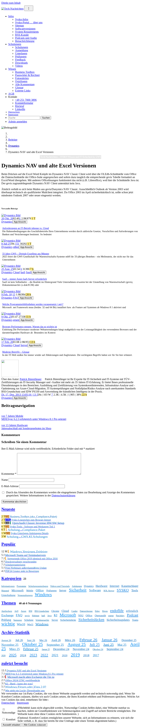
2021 (55, 655)
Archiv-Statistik (15, 632)
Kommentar (8, 473)
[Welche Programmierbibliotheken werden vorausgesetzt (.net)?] (10, 291)
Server (24, 345)
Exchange (7, 615)
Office (40, 590)
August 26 (6, 640)
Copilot (74, 611)
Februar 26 (88, 640)
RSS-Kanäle (22, 34)
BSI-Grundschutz (42, 611)
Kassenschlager (129, 585)
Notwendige (8, 712)
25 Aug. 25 (7, 269)
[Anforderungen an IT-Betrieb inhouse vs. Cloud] (10, 215)
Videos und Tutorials (60, 586)
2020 (64, 655)
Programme (21, 586)
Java (49, 615)
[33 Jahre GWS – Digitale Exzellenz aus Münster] (10, 240)
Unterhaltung (8, 595)
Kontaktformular (24, 103)
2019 (75, 654)
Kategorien (11, 578)
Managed (5, 590)
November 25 (9, 644)
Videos (19, 65)
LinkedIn (20, 109)
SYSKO (123, 590)
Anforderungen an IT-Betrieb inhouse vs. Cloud (25, 228)
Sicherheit (77, 590)
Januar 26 (109, 640)
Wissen (12, 68)
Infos (11, 16)
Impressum (13, 114)
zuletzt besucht (14, 663)
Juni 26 (31, 640)
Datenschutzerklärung (63, 495)
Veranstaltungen (25, 595)
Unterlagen (21, 53)
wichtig (8, 623)
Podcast (132, 615)
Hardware (101, 586)
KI (55, 615)
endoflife (117, 610)
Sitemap (19, 25)
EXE (7, 523)
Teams (135, 620)
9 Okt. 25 (6, 316)
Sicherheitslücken (91, 620)
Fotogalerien (22, 78)
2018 (86, 655)
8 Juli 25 (6, 243)
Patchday (120, 615)
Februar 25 (30, 649)
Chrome (55, 611)
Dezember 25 (129, 640)
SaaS (28, 272)
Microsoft (18, 590)
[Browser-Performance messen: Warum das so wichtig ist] (10, 313)
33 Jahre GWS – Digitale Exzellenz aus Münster (25, 253)
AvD (16, 611)
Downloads (21, 62)
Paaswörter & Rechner (27, 75)
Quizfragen (21, 81)
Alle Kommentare (25, 84)
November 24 (81, 649)
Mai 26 (43, 640)
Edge (97, 611)
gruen (16, 319)
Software (95, 590)
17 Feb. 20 (7, 342)
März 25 (14, 649)
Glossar (19, 87)
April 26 (56, 640)
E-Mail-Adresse (10, 486)
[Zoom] (10, 376)
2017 (96, 655)
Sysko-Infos (21, 19)
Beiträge (12, 139)
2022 (44, 655)
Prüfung (6, 619)
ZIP (7, 516)
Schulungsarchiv (42, 620)
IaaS (22, 272)
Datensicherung (86, 611)
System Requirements (27, 31)
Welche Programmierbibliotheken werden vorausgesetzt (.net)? (32, 304)
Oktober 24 (98, 649)
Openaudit (100, 615)
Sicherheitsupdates (118, 619)
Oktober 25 (32, 644)
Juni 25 (108, 644)
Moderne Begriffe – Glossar (15, 352)
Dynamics (13, 145)
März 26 (70, 640)
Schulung (28, 620)
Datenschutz (14, 112)
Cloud (16, 272)
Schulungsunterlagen (38, 586)
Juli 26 (19, 640)
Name (4, 479)
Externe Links (22, 90)
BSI (30, 611)
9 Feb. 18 (6, 294)
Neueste (8, 509)
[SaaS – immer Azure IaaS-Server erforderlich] (10, 265)
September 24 (115, 649)
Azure (23, 611)
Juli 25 (95, 644)
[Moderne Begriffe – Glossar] (10, 338)
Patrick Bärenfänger (30, 379)
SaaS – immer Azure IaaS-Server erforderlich (24, 279)
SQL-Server (109, 590)
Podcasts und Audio (26, 37)
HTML (8, 520)
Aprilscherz (6, 611)
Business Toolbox (25, 72)
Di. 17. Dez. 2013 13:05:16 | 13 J (19, 394)
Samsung (17, 620)
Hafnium (35, 615)
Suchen (46, 117)
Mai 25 (121, 644)
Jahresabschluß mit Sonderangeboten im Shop (26, 427)
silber (16, 247)
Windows (43, 594)
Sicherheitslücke (68, 620)
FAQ (16, 297)
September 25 (55, 644)
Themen (8, 603)
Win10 (21, 624)
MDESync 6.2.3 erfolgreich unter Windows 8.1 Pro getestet (33, 418)
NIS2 (80, 615)
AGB (11, 93)
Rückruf (19, 106)
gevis (27, 615)
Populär (8, 544)
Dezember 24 (61, 649)
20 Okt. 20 (7, 218)
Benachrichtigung (24, 41)
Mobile (29, 590)
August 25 (77, 644)
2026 (3, 655)
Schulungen (14, 44)
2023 (33, 655)
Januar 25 (46, 649)
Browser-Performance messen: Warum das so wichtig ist (29, 326)
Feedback (20, 59)
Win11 (30, 624)
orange (111, 615)
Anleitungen (77, 586)
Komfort (10, 719)
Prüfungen (20, 56)
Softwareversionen (25, 28)
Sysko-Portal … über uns (28, 22)
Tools (134, 590)
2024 (23, 655)
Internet (114, 586)
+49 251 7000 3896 (26, 99)
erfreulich (132, 611)
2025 (13, 655)
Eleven (105, 611)
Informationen (8, 586)
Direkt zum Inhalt (10, 2)
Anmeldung (21, 50)
